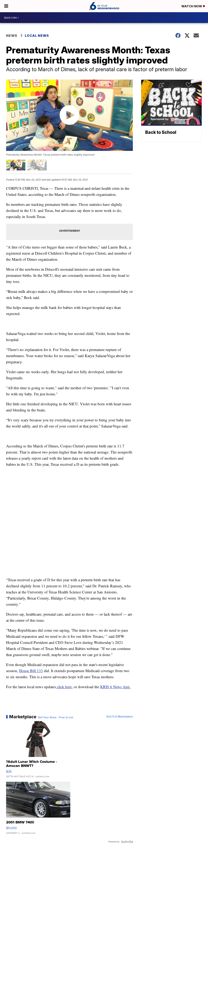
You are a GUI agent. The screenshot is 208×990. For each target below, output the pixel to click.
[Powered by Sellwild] (127, 841)
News (11, 36)
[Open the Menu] (6, 6)
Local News (37, 36)
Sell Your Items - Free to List (55, 717)
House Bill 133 (31, 670)
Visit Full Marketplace (119, 716)
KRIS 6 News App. (115, 686)
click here (64, 686)
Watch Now (192, 6)
